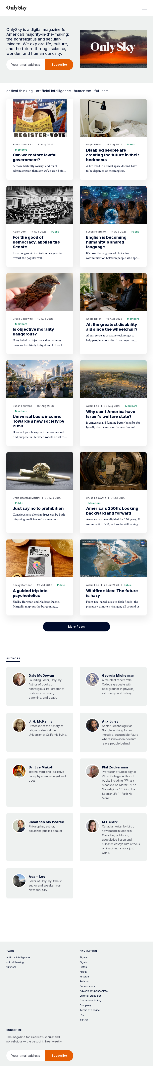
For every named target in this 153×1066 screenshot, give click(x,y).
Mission (84, 976)
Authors (13, 658)
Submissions (87, 986)
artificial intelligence (53, 91)
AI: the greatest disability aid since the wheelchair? (111, 327)
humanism (82, 91)
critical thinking (19, 91)
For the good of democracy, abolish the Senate (36, 242)
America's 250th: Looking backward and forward (112, 511)
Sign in (83, 962)
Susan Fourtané (96, 231)
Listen (83, 966)
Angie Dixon (94, 144)
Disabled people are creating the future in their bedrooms (112, 155)
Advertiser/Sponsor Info (94, 990)
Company (85, 1005)
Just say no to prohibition (38, 508)
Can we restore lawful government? (35, 157)
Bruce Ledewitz (23, 144)
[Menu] (144, 8)
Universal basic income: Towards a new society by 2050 (38, 421)
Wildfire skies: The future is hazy (112, 593)
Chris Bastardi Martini (26, 497)
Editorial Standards (91, 995)
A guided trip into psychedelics (30, 593)
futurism (101, 91)
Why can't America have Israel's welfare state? (110, 414)
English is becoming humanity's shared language (106, 242)
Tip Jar (84, 1019)
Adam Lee (19, 231)
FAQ (82, 1014)
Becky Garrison (22, 585)
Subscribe (59, 64)
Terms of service (90, 1010)
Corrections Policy (90, 1000)
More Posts (76, 626)
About (83, 971)
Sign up (84, 957)
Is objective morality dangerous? (33, 331)
